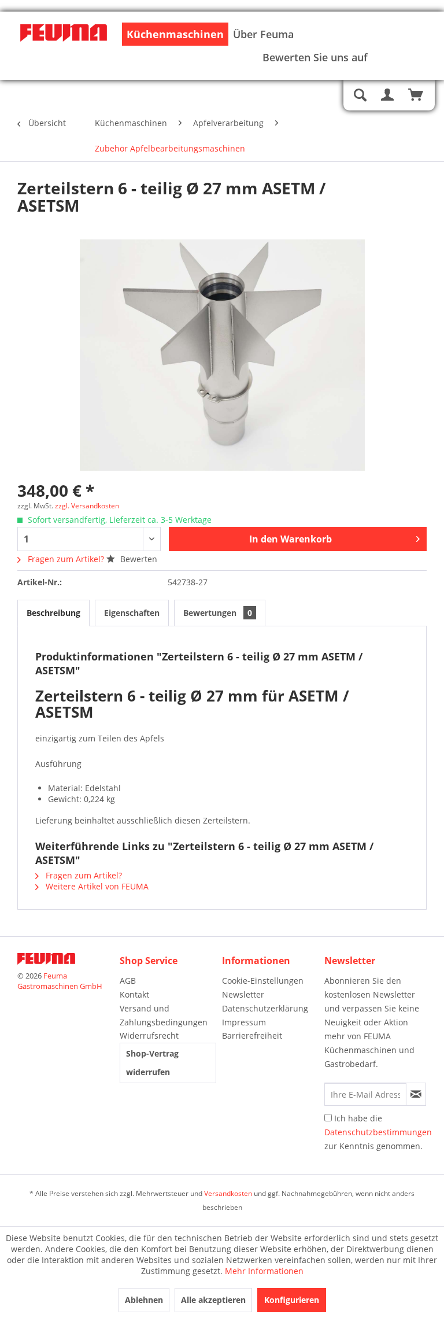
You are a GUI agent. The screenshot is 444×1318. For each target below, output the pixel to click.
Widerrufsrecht (149, 1035)
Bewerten (137, 558)
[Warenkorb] (416, 95)
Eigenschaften (132, 612)
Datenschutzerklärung (265, 1008)
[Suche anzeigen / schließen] (359, 95)
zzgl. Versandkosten (87, 506)
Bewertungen (217, 612)
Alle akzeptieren (213, 1299)
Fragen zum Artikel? (65, 558)
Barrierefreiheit (252, 1035)
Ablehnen (144, 1299)
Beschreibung (53, 612)
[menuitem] (175, 34)
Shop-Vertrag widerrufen (152, 1062)
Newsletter (243, 994)
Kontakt (134, 994)
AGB (128, 980)
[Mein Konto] (387, 95)
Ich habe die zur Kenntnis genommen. (378, 1132)
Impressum (244, 1022)
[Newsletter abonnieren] (416, 1094)
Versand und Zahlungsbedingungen (164, 1015)
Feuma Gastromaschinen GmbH (59, 980)
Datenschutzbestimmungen (378, 1132)
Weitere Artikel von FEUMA (96, 886)
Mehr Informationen (264, 1270)
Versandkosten (228, 1193)
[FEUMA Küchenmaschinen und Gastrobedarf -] (63, 46)
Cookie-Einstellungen (263, 980)
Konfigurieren (291, 1299)
